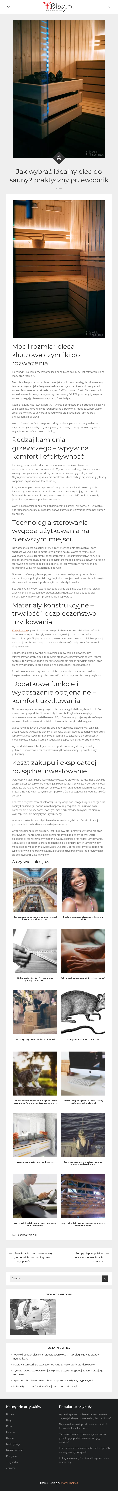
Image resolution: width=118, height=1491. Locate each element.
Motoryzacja (13, 1444)
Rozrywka (11, 1456)
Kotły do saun (20, 630)
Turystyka (12, 1462)
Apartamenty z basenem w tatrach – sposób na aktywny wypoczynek (53, 1380)
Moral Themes (69, 1483)
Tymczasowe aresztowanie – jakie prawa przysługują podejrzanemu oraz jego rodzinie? (82, 1438)
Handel (10, 1438)
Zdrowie (11, 1468)
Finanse (10, 1432)
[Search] (105, 1278)
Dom (59, 188)
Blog (9, 1420)
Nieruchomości (15, 1450)
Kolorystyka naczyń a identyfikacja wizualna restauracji (45, 1386)
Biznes (10, 1414)
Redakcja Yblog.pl (27, 1235)
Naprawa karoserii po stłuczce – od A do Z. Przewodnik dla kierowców (54, 1364)
